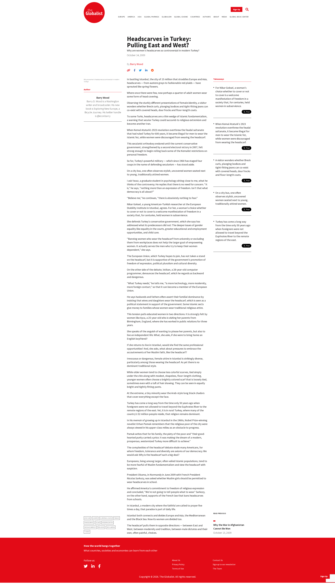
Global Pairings (151, 17)
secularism (111, 527)
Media (224, 17)
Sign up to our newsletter (224, 564)
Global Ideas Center (239, 17)
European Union (106, 518)
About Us (176, 560)
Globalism (166, 17)
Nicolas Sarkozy (90, 527)
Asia (140, 17)
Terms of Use (178, 568)
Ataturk (87, 518)
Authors (207, 17)
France (116, 518)
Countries (195, 17)
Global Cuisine (181, 17)
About (216, 17)
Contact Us (218, 560)
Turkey (87, 532)
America (131, 17)
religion (101, 527)
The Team (217, 568)
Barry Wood (136, 64)
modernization (107, 523)
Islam (98, 523)
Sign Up (236, 9)
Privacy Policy (178, 564)
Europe (121, 17)
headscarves (88, 523)
